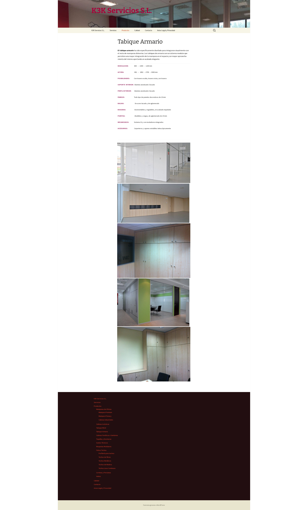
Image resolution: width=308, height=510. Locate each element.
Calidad (137, 30)
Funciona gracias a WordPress (154, 505)
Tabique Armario (102, 432)
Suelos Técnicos (102, 443)
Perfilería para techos (106, 453)
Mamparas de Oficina (103, 409)
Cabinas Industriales (106, 420)
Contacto (148, 30)
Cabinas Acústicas (102, 424)
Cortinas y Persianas (103, 473)
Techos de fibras (105, 457)
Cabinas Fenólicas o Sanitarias (107, 435)
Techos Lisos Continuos (107, 468)
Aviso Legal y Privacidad (166, 30)
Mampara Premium (105, 412)
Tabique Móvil (101, 428)
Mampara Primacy (105, 416)
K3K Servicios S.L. (98, 30)
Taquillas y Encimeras (103, 439)
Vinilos (98, 476)
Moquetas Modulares (103, 446)
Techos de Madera (105, 464)
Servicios (113, 30)
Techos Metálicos (105, 461)
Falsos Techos (101, 450)
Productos (125, 30)
